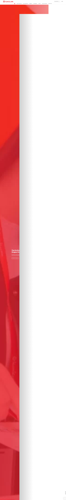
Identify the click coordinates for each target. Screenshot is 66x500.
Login (62, 1)
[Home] (14, 3)
